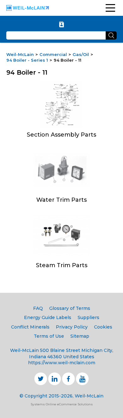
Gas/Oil (81, 54)
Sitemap (79, 336)
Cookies (103, 327)
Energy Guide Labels (47, 317)
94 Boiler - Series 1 (27, 60)
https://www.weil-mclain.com (61, 363)
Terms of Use (49, 336)
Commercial (53, 54)
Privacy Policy (72, 327)
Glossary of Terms (69, 308)
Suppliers (88, 317)
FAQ (38, 308)
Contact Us (61, 24)
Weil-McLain (20, 54)
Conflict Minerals (30, 327)
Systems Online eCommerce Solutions (62, 404)
